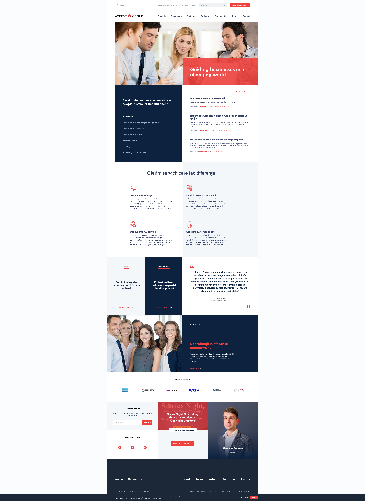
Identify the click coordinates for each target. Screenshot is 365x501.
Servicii (161, 16)
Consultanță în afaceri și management (141, 123)
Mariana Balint (203, 106)
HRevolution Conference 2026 (167, 5)
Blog (234, 16)
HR (222, 151)
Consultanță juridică (132, 135)
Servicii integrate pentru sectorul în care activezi (126, 285)
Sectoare (191, 16)
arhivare (212, 106)
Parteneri (185, 5)
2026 (219, 151)
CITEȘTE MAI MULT (194, 368)
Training (205, 16)
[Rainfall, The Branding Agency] (248, 491)
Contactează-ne (225, 491)
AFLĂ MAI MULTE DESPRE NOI (162, 307)
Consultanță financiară (133, 129)
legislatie (227, 106)
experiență (212, 130)
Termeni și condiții (212, 491)
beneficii (225, 130)
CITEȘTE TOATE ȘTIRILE (241, 91)
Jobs (194, 5)
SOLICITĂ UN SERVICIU (239, 5)
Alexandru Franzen (204, 151)
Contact (246, 16)
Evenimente (220, 16)
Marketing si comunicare (134, 153)
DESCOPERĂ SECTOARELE (125, 307)
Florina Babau (203, 130)
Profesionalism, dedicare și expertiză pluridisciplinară (164, 285)
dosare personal (219, 106)
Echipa (223, 479)
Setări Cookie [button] (244, 497)
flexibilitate (219, 130)
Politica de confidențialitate (197, 491)
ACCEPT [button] (254, 497)
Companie (176, 16)
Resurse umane (130, 141)
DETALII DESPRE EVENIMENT (181, 443)
